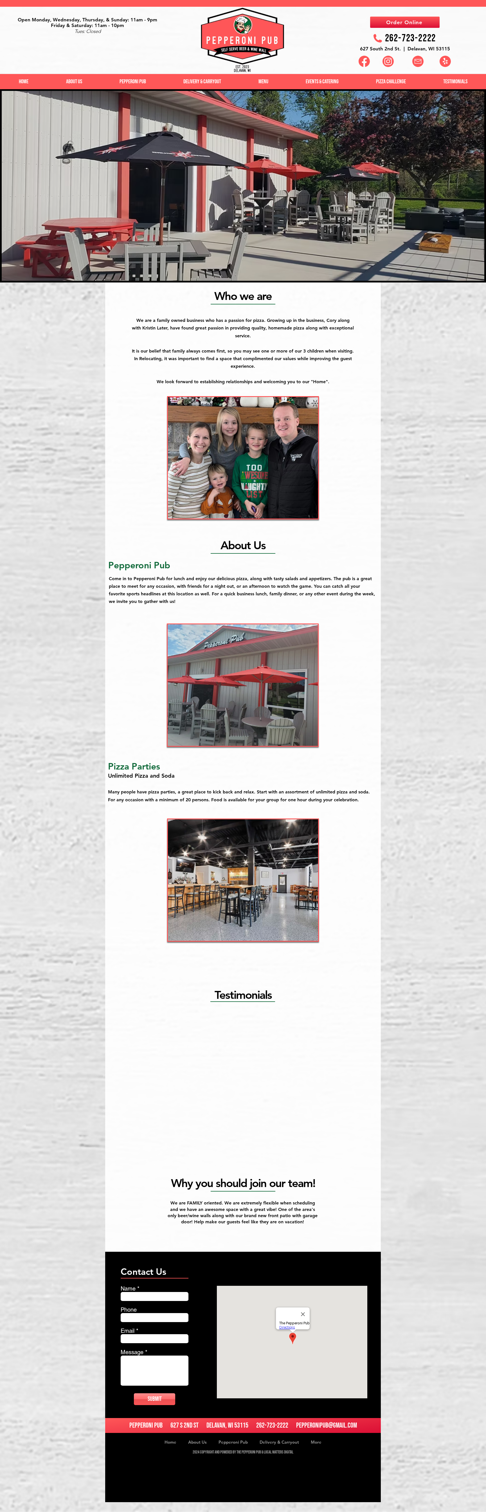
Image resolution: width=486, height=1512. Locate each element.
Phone (129, 1310)
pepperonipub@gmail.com (326, 1425)
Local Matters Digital (278, 1452)
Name (128, 1288)
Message (132, 1352)
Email (127, 1331)
